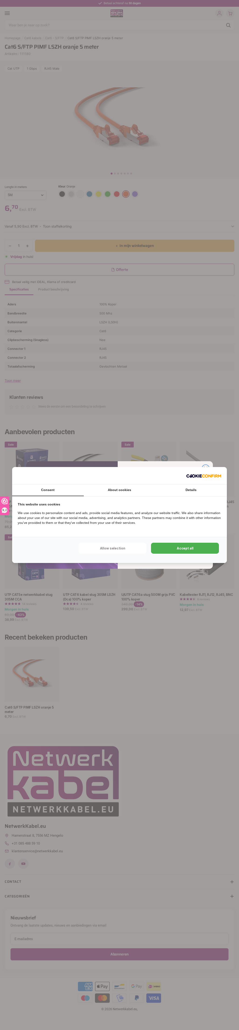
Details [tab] (191, 490)
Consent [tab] (48, 490)
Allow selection (112, 548)
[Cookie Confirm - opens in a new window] (203, 476)
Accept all (185, 548)
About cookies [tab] (119, 490)
